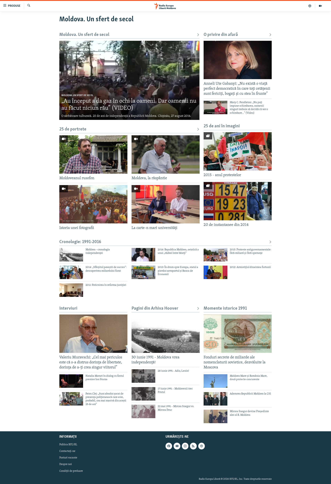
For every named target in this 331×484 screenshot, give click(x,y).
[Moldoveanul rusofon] (93, 154)
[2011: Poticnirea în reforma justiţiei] (71, 290)
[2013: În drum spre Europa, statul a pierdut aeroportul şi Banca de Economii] (143, 272)
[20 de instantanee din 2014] (238, 201)
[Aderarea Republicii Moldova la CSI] (215, 399)
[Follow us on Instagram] (185, 446)
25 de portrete (72, 129)
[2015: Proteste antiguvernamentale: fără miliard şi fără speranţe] (215, 254)
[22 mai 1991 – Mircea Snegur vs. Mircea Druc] (143, 411)
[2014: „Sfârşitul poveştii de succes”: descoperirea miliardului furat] (71, 272)
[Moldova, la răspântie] (166, 154)
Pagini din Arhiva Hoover (155, 308)
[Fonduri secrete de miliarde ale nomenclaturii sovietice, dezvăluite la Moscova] (238, 333)
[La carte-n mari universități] (166, 204)
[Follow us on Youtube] (177, 446)
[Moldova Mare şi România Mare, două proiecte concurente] (215, 381)
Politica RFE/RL (68, 444)
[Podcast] (310, 5)
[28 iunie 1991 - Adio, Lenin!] (143, 376)
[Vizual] (320, 5)
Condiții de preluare (71, 471)
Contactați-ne (67, 451)
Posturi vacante (68, 458)
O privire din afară (221, 34)
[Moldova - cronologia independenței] (71, 254)
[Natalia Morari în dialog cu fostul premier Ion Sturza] (71, 381)
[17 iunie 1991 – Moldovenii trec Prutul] (143, 394)
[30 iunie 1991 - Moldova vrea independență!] (166, 333)
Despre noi (65, 464)
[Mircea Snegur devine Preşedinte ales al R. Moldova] (215, 416)
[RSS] (193, 446)
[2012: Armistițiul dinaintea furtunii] (215, 272)
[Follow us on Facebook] (169, 446)
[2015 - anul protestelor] (238, 151)
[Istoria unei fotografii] (93, 204)
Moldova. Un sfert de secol (84, 34)
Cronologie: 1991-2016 (80, 242)
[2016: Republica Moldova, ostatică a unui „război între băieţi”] (143, 254)
